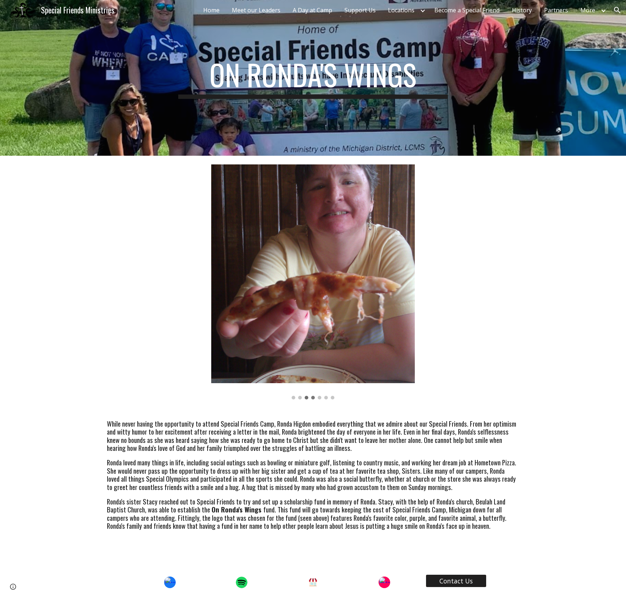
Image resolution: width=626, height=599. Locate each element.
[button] (617, 10)
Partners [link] (556, 10)
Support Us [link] (360, 10)
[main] (313, 78)
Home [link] (211, 10)
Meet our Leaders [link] (256, 10)
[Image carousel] (313, 281)
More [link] (587, 10)
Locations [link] (401, 10)
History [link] (522, 10)
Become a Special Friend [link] (467, 10)
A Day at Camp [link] (312, 10)
